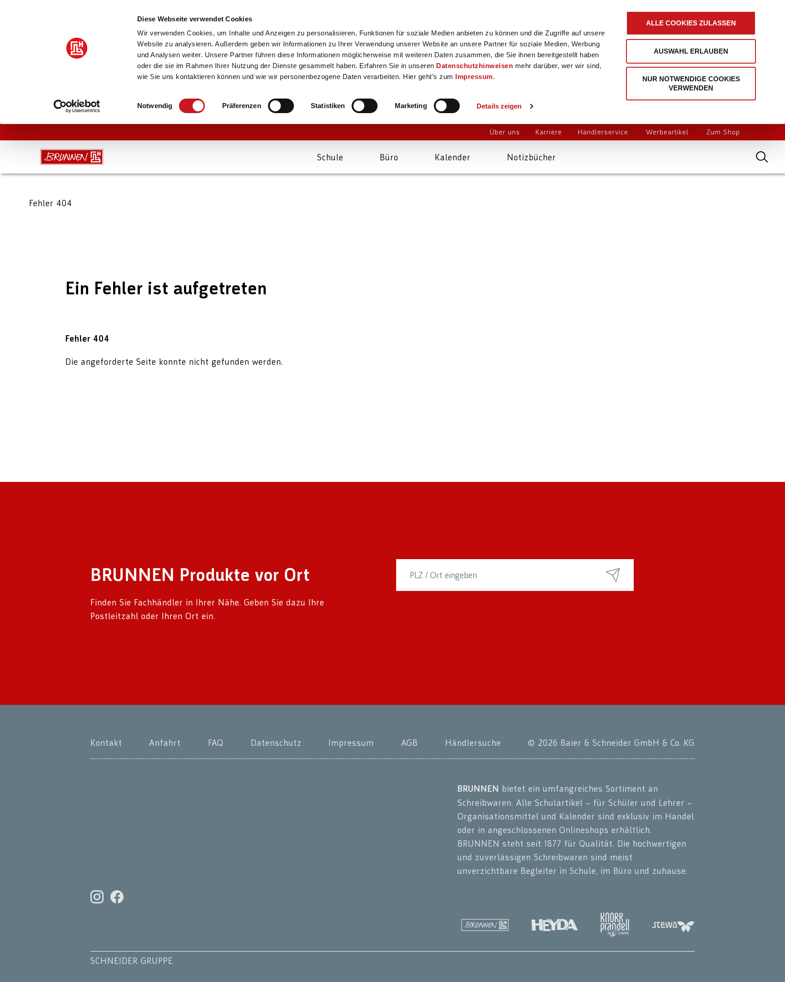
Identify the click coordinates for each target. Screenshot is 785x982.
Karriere (549, 132)
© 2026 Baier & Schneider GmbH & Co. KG (611, 742)
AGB (409, 742)
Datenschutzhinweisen (474, 65)
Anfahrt (165, 742)
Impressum (474, 76)
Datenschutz (276, 742)
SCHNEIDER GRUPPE (131, 960)
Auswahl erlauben (691, 51)
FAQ (216, 742)
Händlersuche (473, 742)
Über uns (505, 132)
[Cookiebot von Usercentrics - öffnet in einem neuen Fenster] (77, 106)
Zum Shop (723, 132)
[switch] (281, 106)
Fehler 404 (50, 203)
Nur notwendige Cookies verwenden (691, 83)
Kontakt (106, 742)
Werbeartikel (667, 132)
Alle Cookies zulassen (691, 23)
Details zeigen (499, 106)
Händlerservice (603, 132)
